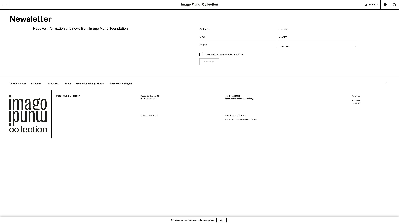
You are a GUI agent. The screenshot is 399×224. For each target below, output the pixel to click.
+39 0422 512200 (232, 96)
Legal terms (229, 119)
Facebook (356, 101)
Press (67, 84)
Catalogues (53, 84)
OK (221, 221)
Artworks (36, 84)
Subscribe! (209, 62)
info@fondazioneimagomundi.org (239, 99)
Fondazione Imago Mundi (90, 84)
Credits (254, 119)
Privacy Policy (236, 55)
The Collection (17, 84)
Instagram (356, 103)
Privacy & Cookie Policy (242, 119)
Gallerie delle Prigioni (121, 84)
